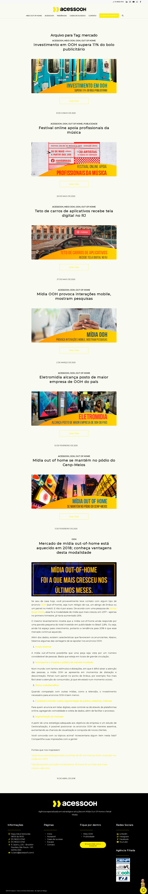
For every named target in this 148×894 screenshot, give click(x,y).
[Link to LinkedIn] (126, 1)
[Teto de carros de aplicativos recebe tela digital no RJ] (74, 242)
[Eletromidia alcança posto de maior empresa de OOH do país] (74, 408)
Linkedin (123, 834)
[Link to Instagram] (130, 1)
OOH (78, 40)
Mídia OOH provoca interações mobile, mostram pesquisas (74, 296)
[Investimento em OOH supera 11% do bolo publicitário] (74, 76)
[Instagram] (117, 836)
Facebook (124, 839)
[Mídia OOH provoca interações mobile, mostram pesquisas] (74, 325)
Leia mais (74, 101)
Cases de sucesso (55, 839)
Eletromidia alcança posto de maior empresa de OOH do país (74, 379)
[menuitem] (34, 16)
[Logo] (74, 10)
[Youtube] (117, 842)
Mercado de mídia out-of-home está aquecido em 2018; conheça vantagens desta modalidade (74, 548)
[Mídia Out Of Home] (74, 579)
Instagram (124, 836)
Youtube (123, 842)
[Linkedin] (117, 834)
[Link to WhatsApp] (137, 1)
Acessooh (57, 40)
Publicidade (90, 124)
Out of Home (88, 40)
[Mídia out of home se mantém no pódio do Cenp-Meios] (74, 492)
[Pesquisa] (121, 16)
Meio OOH (69, 40)
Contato (51, 845)
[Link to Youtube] (133, 1)
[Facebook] (117, 839)
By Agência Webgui (41, 891)
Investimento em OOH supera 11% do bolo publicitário (74, 47)
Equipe (50, 842)
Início (49, 834)
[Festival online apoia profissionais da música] (74, 159)
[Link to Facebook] (140, 1)
